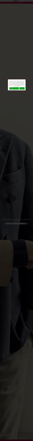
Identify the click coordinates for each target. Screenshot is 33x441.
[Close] (24, 80)
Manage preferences (11, 88)
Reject (16, 88)
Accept (22, 88)
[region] (17, 84)
